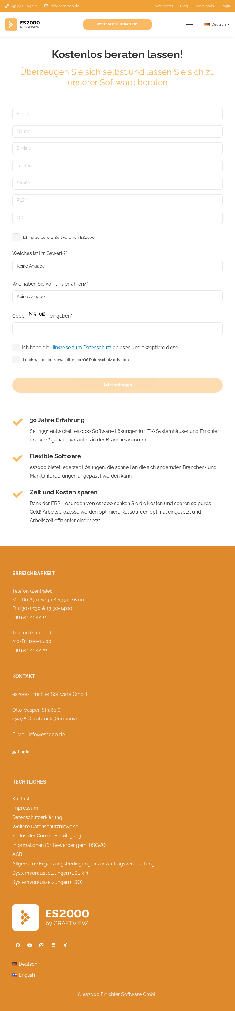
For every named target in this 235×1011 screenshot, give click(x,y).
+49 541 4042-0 (29, 617)
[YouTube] (29, 945)
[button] (189, 24)
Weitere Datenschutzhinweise (45, 826)
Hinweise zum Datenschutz (80, 347)
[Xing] (65, 945)
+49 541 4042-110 (31, 650)
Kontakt (20, 799)
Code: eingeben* (42, 316)
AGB (17, 854)
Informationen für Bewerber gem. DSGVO (59, 845)
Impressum (25, 808)
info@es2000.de (47, 734)
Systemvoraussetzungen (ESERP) (50, 873)
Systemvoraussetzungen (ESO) (47, 882)
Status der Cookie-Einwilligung (46, 836)
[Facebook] (17, 945)
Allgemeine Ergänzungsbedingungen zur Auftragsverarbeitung (83, 864)
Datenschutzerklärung (37, 817)
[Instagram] (41, 945)
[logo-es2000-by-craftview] (22, 24)
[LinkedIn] (53, 945)
